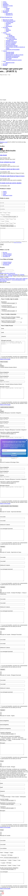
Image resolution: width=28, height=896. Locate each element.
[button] (14, 442)
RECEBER (14, 453)
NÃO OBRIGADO (14, 455)
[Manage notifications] (3, 893)
